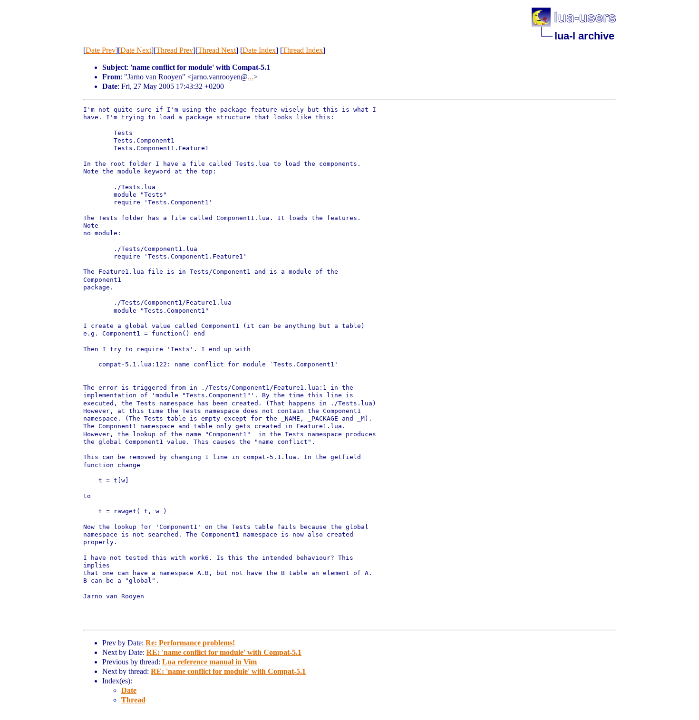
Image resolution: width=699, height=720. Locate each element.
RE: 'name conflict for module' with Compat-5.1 (223, 652)
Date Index (259, 50)
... (250, 77)
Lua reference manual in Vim (209, 662)
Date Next (135, 50)
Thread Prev (174, 50)
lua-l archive (584, 36)
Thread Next (217, 50)
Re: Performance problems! (190, 643)
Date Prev (101, 50)
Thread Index (302, 50)
